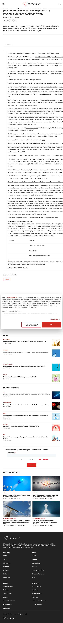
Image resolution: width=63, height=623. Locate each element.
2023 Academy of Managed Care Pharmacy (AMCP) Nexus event (40, 59)
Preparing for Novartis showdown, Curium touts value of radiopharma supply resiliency (26, 404)
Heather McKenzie (7, 354)
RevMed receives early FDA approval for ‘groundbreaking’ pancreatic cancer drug (24, 341)
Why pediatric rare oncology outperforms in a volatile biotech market (21, 426)
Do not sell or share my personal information (31, 324)
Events (7, 279)
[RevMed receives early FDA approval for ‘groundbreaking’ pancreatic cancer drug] (56, 342)
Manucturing (7, 402)
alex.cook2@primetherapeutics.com (39, 255)
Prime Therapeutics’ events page (19, 214)
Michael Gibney (48, 498)
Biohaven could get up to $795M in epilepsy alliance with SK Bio (20, 377)
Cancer (5, 350)
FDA (4, 413)
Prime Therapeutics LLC (42, 57)
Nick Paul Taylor (6, 368)
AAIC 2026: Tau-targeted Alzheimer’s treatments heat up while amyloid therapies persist (44, 522)
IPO (4, 392)
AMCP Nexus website (38, 214)
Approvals (6, 339)
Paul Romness (6, 428)
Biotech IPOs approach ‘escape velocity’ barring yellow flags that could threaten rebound (26, 394)
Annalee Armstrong (7, 343)
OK (51, 324)
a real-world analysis (32, 128)
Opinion (5, 424)
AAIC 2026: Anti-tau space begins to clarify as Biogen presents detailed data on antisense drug (16, 522)
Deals (5, 374)
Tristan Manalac (6, 378)
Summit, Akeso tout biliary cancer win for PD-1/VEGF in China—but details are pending (25, 352)
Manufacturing (7, 364)
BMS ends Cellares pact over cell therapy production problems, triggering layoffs (24, 366)
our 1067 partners (12, 297)
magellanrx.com (12, 235)
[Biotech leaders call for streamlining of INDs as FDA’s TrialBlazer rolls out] (17, 483)
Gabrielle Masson (7, 396)
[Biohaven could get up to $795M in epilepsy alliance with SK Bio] (56, 378)
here (43, 140)
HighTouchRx (14, 94)
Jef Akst (18, 498)
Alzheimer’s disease (9, 518)
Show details (54, 319)
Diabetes (35, 493)
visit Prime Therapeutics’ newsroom (47, 217)
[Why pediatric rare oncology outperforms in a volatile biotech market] (56, 427)
